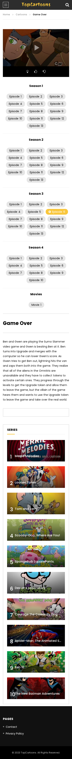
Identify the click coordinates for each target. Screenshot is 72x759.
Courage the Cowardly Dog (36, 614)
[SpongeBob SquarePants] (36, 556)
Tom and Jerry (26, 509)
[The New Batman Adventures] (36, 688)
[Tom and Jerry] (36, 503)
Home (6, 14)
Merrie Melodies (27, 456)
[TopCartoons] (36, 5)
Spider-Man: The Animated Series (41, 641)
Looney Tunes (25, 482)
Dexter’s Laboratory (30, 588)
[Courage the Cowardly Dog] (36, 609)
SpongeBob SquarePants (34, 561)
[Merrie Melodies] (36, 451)
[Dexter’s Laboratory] (36, 583)
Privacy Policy (15, 733)
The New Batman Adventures (37, 693)
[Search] (67, 5)
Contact (11, 727)
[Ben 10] (36, 662)
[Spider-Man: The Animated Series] (36, 635)
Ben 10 (19, 667)
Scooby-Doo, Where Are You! (37, 535)
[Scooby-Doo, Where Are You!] (36, 530)
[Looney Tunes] (36, 477)
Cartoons (21, 14)
